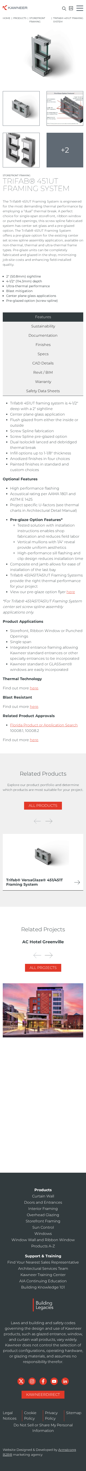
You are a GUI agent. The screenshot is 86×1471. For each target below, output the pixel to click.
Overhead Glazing (43, 1215)
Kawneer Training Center (35, 1159)
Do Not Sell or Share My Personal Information (43, 1428)
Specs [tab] (43, 354)
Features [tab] (43, 317)
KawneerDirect (43, 1394)
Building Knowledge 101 (43, 1287)
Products (19, 18)
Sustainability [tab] (43, 326)
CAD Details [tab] (43, 363)
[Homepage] (15, 7)
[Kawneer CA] (71, 8)
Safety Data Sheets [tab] (43, 391)
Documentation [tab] (43, 335)
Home (6, 18)
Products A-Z (43, 1246)
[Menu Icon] (81, 8)
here (71, 592)
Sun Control (43, 1227)
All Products (43, 805)
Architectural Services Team (37, 1149)
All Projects (43, 967)
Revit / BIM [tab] (43, 372)
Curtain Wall (43, 1196)
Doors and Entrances (43, 1202)
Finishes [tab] (43, 344)
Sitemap (73, 1413)
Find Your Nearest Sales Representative (43, 1262)
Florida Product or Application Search (44, 725)
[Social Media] (21, 1381)
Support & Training (43, 1256)
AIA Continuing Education (36, 1169)
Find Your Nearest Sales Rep (37, 1138)
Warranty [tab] (43, 381)
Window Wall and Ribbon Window (43, 1240)
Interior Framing (43, 1208)
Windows (43, 1233)
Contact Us (45, 1117)
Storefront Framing (37, 20)
